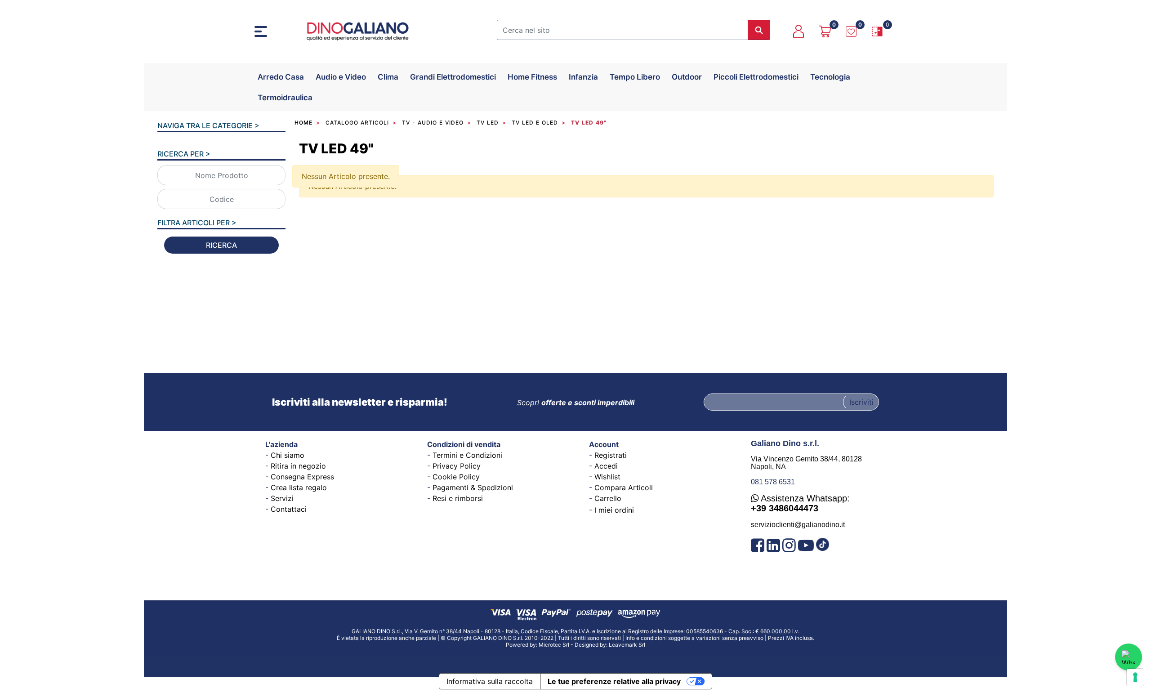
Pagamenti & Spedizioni (473, 487)
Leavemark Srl (627, 644)
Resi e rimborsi (458, 498)
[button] (759, 30)
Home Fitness (532, 76)
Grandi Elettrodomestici (453, 76)
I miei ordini (614, 509)
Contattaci (289, 509)
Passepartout (597, 661)
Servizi (282, 498)
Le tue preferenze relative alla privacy (614, 681)
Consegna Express (302, 476)
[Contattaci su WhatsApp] (1128, 657)
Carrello (607, 498)
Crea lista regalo (299, 487)
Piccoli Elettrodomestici (756, 76)
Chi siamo (287, 455)
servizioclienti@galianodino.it (798, 524)
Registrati (610, 455)
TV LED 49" (336, 148)
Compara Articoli (623, 487)
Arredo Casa (281, 76)
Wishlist (607, 476)
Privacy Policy (457, 465)
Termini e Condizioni (467, 455)
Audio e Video (341, 76)
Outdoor (687, 76)
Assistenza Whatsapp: (800, 503)
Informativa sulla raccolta (489, 681)
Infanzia (583, 76)
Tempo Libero (635, 76)
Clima (388, 76)
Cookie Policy (456, 476)
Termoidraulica (285, 97)
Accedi (606, 465)
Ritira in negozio (298, 465)
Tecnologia (830, 76)
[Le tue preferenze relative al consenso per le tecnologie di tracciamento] (1135, 677)
